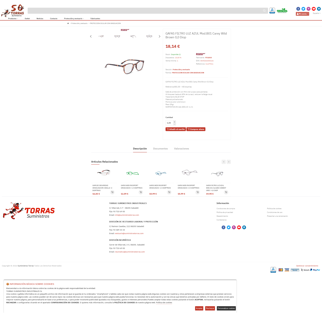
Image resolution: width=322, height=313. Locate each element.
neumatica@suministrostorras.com (130, 252)
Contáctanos (222, 220)
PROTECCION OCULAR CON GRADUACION (105, 23)
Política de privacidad (225, 212)
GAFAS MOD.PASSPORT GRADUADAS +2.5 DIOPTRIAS (188, 187)
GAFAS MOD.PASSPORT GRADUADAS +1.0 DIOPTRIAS (131, 187)
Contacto (53, 18)
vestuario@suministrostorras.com (129, 233)
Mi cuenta (302, 14)
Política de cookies (274, 208)
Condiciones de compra (226, 208)
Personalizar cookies (226, 308)
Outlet (27, 18)
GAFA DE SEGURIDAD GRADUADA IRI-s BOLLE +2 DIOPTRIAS (102, 188)
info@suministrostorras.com (127, 215)
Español (316, 13)
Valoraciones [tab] (181, 148)
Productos (12, 18)
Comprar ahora (197, 129)
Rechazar (210, 308)
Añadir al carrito (177, 129)
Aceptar (199, 308)
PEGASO (208, 58)
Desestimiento (222, 216)
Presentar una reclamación (277, 216)
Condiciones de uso (274, 212)
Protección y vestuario (73, 18)
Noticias (40, 18)
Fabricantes (95, 18)
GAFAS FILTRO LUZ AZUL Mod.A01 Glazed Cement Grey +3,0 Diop (216, 188)
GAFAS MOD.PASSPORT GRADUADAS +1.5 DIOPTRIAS (160, 187)
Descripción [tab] (140, 148)
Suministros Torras (26, 266)
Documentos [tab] (160, 148)
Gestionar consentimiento (307, 266)
